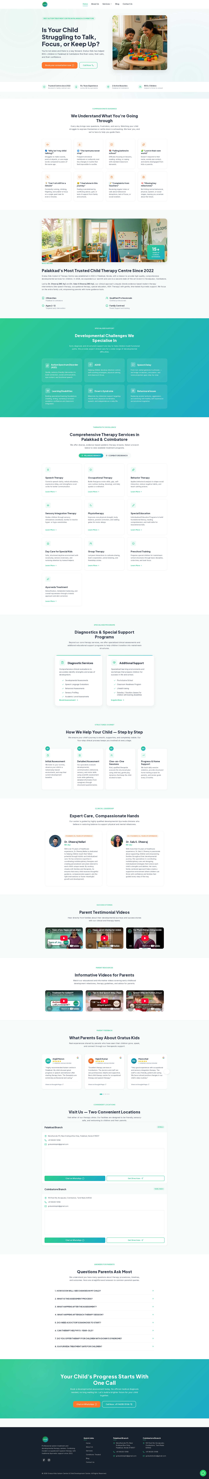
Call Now (87, 65)
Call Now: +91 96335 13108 (118, 1404)
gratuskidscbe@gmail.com (156, 1456)
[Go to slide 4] (107, 1094)
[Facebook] (44, 1460)
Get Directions (134, 1178)
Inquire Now (116, 700)
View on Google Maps (53, 1084)
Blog (117, 4)
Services (106, 4)
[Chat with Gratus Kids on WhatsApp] (203, 1473)
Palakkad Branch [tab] (92, 455)
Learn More (50, 492)
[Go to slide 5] (108, 1094)
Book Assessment (67, 700)
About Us (95, 4)
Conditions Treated (93, 1454)
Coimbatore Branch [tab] (118, 455)
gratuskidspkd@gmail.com (58, 1144)
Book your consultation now (58, 65)
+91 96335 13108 (54, 1140)
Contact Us (127, 4)
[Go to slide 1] (101, 1094)
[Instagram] (49, 1460)
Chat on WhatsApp (73, 1178)
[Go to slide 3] (105, 1094)
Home (85, 4)
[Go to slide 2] (103, 1094)
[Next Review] (167, 1071)
